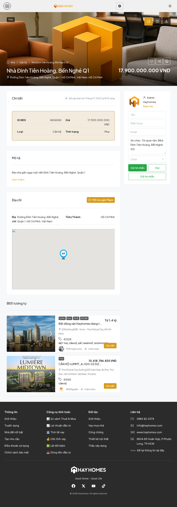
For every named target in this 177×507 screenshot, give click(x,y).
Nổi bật (84, 318)
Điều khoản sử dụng (16, 445)
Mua (69, 318)
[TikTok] (103, 486)
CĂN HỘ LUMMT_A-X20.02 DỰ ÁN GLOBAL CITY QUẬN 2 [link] (96, 364)
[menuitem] (170, 6)
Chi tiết (110, 345)
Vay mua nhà (96, 425)
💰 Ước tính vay (56, 439)
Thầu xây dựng (97, 445)
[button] (7, 6)
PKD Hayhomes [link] (74, 349)
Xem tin (148, 106)
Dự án (62, 318)
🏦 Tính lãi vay (55, 432)
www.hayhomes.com (149, 432)
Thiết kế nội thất (98, 439)
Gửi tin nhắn (147, 176)
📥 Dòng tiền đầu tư (58, 452)
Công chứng (95, 432)
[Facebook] (73, 486)
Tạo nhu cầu (11, 439)
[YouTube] (93, 486)
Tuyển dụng (11, 425)
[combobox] (147, 159)
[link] (31, 334)
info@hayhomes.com (149, 425)
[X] (83, 486)
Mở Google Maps (102, 199)
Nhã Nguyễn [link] (72, 389)
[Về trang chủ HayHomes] (88, 469)
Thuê (76, 318)
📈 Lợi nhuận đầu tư (58, 425)
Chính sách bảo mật (16, 452)
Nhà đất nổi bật (13, 432)
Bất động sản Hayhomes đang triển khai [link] (84, 323)
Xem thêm (18, 179)
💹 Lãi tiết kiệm (55, 445)
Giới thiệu (10, 418)
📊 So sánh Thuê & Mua (61, 418)
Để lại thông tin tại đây (150, 450)
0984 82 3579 (145, 418)
